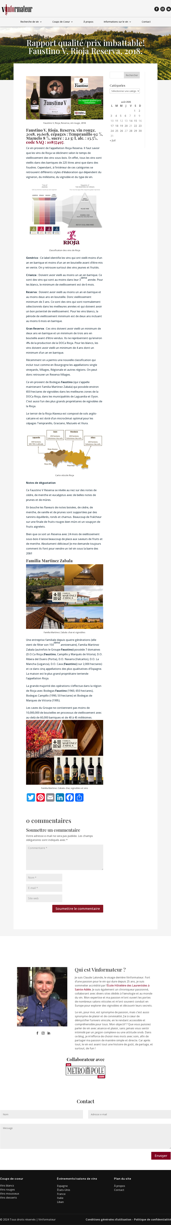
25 (116, 131)
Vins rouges (7, 1189)
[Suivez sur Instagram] (162, 9)
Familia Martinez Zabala (49, 560)
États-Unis (63, 1190)
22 (135, 126)
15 (135, 121)
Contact (146, 22)
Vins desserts (8, 1197)
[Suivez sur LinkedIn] (168, 9)
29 (135, 131)
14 (130, 121)
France (61, 1194)
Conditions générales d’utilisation (108, 1219)
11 (116, 121)
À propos (88, 22)
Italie (60, 1198)
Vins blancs (7, 1185)
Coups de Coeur (61, 22)
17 (112, 126)
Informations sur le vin (116, 22)
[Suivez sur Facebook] (156, 9)
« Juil (113, 140)
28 (130, 131)
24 (112, 131)
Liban (60, 1202)
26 (121, 131)
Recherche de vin (29, 22)
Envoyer (161, 1155)
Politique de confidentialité (152, 1219)
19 (121, 126)
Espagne (62, 1186)
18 (116, 126)
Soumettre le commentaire (78, 908)
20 (126, 126)
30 (140, 131)
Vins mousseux (9, 1193)
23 (140, 126)
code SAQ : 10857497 (44, 142)
